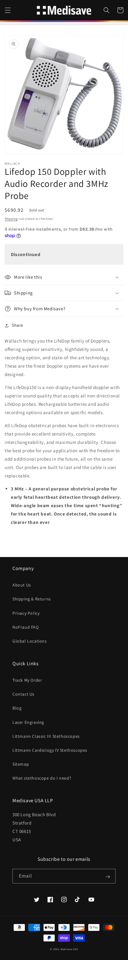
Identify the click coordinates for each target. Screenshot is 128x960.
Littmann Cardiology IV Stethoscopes (49, 750)
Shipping (11, 219)
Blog (16, 708)
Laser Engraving (28, 722)
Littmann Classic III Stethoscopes (46, 736)
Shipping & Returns (31, 599)
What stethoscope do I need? (41, 778)
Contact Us (23, 694)
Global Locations (29, 641)
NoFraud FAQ (25, 627)
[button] (8, 10)
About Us (21, 585)
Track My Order (27, 680)
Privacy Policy (25, 613)
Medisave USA (69, 949)
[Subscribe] (107, 876)
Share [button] (17, 325)
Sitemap (20, 764)
